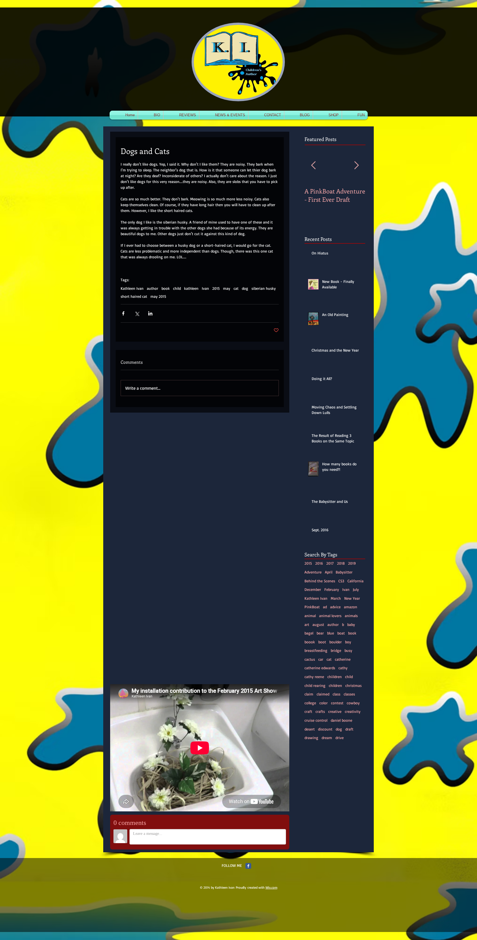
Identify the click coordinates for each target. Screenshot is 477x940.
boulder (335, 641)
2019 (352, 563)
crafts (320, 711)
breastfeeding (315, 650)
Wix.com (271, 887)
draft (349, 729)
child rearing (314, 685)
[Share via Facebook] (123, 313)
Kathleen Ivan (132, 288)
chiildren (334, 676)
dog (245, 288)
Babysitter (344, 572)
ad (325, 606)
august (318, 624)
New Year (352, 598)
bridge (336, 650)
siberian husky (263, 288)
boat (341, 633)
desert (309, 729)
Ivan (205, 288)
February (331, 589)
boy (348, 641)
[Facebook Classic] (248, 866)
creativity (353, 711)
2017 (330, 563)
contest (337, 702)
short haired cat (134, 296)
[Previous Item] (313, 165)
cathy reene (314, 676)
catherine (343, 659)
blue (330, 633)
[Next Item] (356, 165)
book (165, 288)
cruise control (315, 720)
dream (327, 737)
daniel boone (341, 720)
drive (339, 737)
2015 (216, 288)
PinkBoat (312, 606)
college (310, 702)
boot (322, 641)
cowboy (353, 702)
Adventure (313, 572)
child (177, 288)
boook (309, 641)
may (226, 288)
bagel (308, 633)
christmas (353, 685)
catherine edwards (319, 667)
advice (335, 606)
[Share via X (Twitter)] (136, 313)
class (336, 694)
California (356, 580)
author (152, 288)
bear (320, 633)
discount (325, 729)
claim (308, 694)
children (335, 685)
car (320, 659)
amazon (350, 606)
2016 (319, 563)
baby (351, 624)
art (306, 624)
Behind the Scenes (319, 580)
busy (348, 650)
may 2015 (158, 296)
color (323, 702)
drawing (311, 737)
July (356, 589)
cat (236, 288)
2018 (341, 563)
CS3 (341, 580)
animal (310, 615)
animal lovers (330, 615)
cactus (309, 659)
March (336, 598)
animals (351, 615)
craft (308, 711)
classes (349, 694)
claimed (323, 694)
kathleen (191, 288)
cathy (343, 667)
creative (334, 711)
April (328, 572)
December (312, 589)
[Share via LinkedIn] (150, 313)
